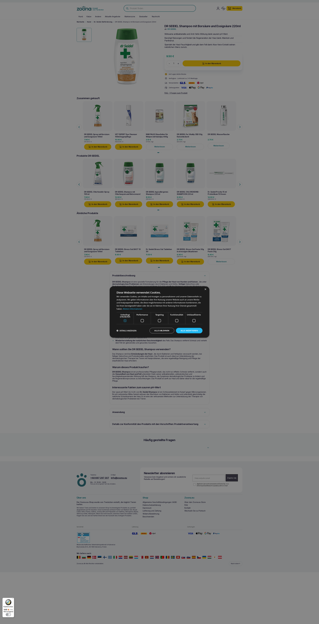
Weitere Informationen (132, 308)
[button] (126, 330)
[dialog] (159, 312)
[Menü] (12, 599)
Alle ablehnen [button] (161, 330)
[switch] (8, 614)
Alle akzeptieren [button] (189, 330)
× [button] (205, 289)
